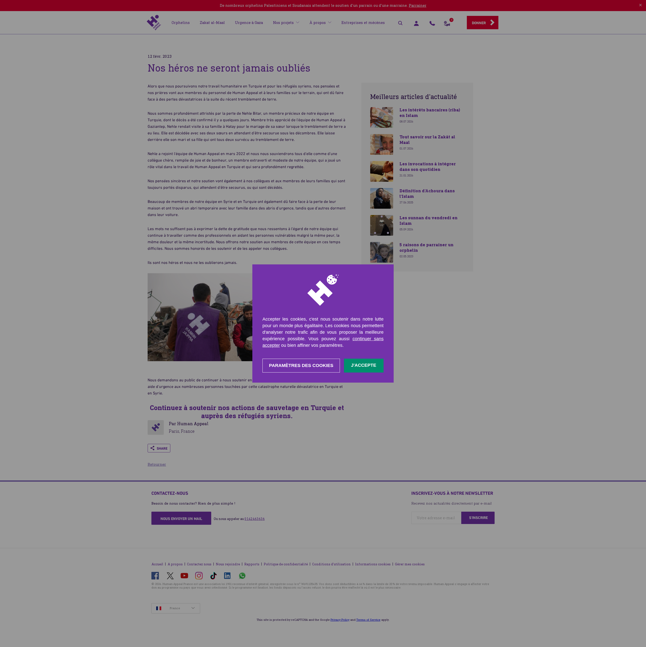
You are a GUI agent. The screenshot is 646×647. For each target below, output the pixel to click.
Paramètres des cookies (301, 365)
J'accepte (363, 365)
